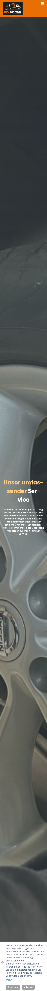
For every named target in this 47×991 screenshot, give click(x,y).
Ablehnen (28, 987)
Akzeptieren (13, 987)
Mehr (9, 979)
